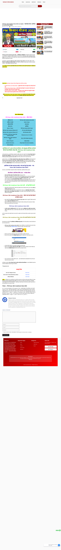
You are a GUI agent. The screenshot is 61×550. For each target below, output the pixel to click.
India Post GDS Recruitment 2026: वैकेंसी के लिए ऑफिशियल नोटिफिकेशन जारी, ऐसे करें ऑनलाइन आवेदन (48, 27)
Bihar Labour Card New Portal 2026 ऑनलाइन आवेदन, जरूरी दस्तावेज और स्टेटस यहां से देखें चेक (48, 47)
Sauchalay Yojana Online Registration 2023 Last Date (17, 83)
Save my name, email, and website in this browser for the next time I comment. (17, 332)
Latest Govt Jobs (36, 342)
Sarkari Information (8, 2)
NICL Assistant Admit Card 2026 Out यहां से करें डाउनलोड (48, 51)
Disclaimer (21, 349)
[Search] (40, 6)
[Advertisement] (30, 15)
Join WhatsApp (50, 346)
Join (17, 49)
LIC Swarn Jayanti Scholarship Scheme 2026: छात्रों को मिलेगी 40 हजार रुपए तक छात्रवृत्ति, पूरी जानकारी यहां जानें (48, 32)
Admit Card (35, 344)
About (21, 344)
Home (21, 342)
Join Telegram (50, 349)
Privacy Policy (22, 347)
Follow (17, 51)
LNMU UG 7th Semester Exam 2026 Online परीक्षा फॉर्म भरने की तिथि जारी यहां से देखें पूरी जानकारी (48, 42)
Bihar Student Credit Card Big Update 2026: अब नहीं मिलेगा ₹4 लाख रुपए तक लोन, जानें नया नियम (48, 37)
